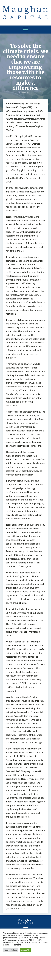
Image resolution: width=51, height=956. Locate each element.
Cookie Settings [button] (11, 950)
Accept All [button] (25, 950)
